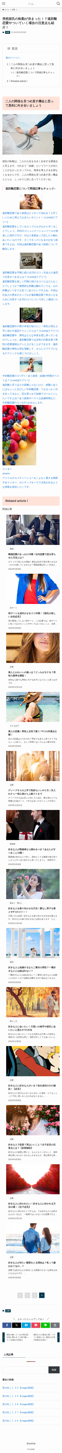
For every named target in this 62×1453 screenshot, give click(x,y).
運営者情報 (31, 1444)
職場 (12, 549)
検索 (54, 1370)
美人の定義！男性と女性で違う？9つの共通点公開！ (32, 733)
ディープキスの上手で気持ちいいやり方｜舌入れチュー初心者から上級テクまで (32, 792)
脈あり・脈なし (16, 903)
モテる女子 (14, 726)
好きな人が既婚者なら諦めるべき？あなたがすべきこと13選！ (32, 851)
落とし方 (13, 1021)
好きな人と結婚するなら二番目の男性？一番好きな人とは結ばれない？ (32, 969)
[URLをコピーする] (55, 1325)
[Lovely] (31, 3)
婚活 (12, 962)
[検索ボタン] (58, 3)
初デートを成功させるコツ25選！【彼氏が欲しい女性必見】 (32, 615)
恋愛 (7, 32)
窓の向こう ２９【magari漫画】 (18, 1396)
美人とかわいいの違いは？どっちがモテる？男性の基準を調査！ (32, 674)
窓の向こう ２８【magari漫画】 (18, 1404)
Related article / (19, 81)
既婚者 (12, 844)
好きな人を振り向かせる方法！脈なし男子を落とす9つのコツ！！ (32, 910)
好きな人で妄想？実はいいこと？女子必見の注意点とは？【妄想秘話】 (32, 1146)
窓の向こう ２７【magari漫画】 (18, 1412)
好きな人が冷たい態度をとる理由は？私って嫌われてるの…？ (32, 1264)
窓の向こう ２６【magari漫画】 (18, 1420)
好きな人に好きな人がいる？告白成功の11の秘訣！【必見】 (32, 1087)
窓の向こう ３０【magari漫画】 (18, 1388)
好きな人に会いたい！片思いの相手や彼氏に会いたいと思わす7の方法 (32, 1028)
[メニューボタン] (3, 3)
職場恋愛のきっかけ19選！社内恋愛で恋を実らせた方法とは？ (32, 556)
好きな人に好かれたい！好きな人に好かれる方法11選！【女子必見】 (32, 1205)
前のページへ (13, 57)
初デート (13, 608)
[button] (6, 1325)
